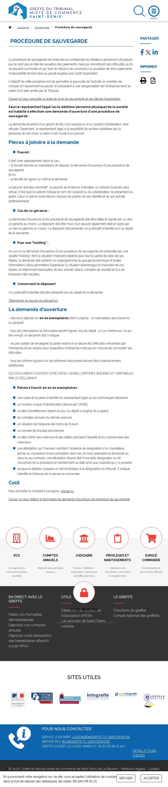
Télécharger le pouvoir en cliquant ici (33, 300)
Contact (153, 769)
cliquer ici (67, 491)
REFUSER (126, 778)
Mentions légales (133, 769)
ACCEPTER (151, 778)
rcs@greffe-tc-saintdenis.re (86, 741)
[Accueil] (10, 27)
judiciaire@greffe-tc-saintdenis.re (101, 737)
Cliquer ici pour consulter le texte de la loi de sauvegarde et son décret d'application (65, 99)
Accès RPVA (19, 646)
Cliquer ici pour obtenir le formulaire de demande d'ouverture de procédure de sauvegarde (69, 499)
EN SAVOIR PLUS (85, 781)
